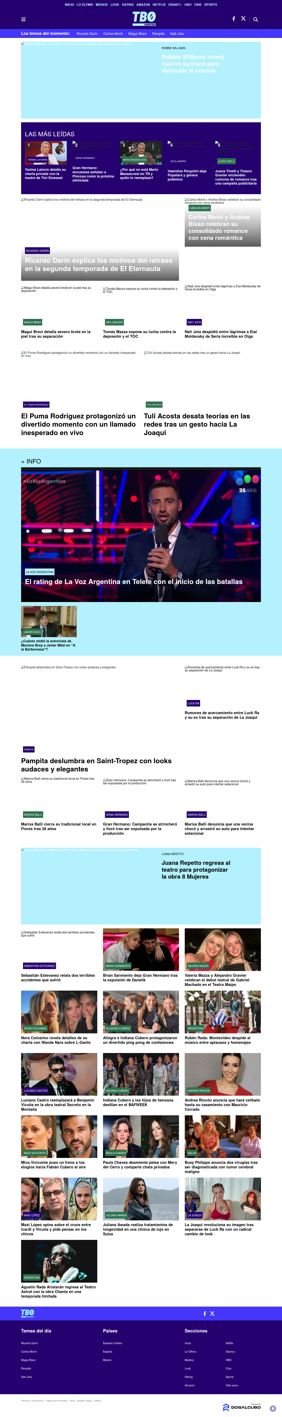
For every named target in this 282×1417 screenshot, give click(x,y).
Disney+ (175, 4)
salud (192, 1153)
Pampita (158, 33)
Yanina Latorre (38, 160)
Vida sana (232, 1385)
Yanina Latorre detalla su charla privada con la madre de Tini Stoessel (45, 173)
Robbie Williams (173, 48)
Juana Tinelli (226, 161)
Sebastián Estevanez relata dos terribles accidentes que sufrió (58, 977)
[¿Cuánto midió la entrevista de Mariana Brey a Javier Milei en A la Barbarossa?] (49, 621)
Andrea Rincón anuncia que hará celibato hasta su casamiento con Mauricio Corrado (222, 1104)
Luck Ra (193, 703)
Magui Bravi (137, 33)
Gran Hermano (85, 158)
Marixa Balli (33, 814)
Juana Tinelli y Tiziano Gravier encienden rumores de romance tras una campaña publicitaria (236, 177)
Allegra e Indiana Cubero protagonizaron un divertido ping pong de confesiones (140, 1040)
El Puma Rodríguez (36, 404)
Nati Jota (177, 33)
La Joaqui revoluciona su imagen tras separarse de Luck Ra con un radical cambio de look (219, 1229)
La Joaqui (195, 1215)
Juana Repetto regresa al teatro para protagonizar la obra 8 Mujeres (196, 869)
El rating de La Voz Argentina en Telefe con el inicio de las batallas (134, 581)
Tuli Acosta (154, 404)
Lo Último (85, 4)
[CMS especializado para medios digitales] (233, 1407)
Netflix (159, 4)
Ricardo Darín (87, 33)
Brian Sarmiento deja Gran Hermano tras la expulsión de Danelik (140, 977)
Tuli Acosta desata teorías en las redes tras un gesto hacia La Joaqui (197, 424)
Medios (102, 4)
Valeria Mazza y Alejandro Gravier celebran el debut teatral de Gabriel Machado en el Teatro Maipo (217, 979)
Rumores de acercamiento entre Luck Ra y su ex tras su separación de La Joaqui (222, 715)
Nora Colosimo (35, 1028)
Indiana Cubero (117, 1090)
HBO (188, 4)
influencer (114, 322)
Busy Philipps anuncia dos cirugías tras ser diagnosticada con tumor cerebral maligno (221, 1166)
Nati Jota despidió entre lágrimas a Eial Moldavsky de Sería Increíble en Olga (221, 334)
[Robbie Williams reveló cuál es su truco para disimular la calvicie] (90, 70)
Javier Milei (32, 632)
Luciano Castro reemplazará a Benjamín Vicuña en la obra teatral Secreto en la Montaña (57, 1104)
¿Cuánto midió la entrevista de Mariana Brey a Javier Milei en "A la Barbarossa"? (48, 645)
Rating (128, 4)
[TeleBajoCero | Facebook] (235, 18)
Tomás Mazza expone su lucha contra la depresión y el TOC (139, 334)
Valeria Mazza (198, 965)
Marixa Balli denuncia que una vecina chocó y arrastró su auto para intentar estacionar (219, 828)
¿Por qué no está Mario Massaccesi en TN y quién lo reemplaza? (139, 173)
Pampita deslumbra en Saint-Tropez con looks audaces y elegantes (96, 764)
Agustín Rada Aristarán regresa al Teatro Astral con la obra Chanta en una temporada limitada (58, 1291)
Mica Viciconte (35, 1153)
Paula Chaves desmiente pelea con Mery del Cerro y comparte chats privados (140, 1164)
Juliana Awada (116, 1215)
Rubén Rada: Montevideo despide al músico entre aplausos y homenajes (218, 1040)
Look (114, 4)
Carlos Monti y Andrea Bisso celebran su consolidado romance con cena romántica (219, 227)
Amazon (143, 4)
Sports (210, 4)
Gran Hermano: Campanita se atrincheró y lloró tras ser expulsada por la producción (140, 828)
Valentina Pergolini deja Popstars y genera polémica (187, 175)
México (107, 1360)
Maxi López (32, 1215)
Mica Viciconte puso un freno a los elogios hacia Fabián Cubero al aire (53, 1164)
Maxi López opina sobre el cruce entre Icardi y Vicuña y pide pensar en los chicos (56, 1229)
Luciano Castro (36, 1090)
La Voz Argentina (40, 571)
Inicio (69, 4)
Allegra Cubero (118, 1028)
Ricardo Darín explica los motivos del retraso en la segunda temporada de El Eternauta (99, 264)
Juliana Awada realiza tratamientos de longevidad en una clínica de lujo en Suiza (138, 1229)
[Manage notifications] (273, 1408)
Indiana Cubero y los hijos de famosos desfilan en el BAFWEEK (138, 1102)
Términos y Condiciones (32, 1400)
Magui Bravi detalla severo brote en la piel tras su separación (56, 334)
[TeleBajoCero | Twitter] (243, 18)
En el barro (178, 161)
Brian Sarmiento (118, 965)
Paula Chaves (116, 1153)
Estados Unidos (112, 1343)
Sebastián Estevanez (39, 965)
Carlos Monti (113, 33)
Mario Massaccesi (134, 160)
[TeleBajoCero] (79, 1313)
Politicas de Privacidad (56, 1400)
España (107, 1351)
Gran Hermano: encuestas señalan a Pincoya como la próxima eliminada (93, 174)
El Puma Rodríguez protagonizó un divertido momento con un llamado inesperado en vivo (78, 424)
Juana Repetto (173, 854)
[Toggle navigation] (23, 19)
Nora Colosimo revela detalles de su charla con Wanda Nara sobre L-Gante (56, 1040)
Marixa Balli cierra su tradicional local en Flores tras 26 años (58, 826)
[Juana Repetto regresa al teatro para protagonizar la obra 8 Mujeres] (90, 876)
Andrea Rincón (199, 1090)
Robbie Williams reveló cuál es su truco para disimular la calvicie (193, 63)
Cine (198, 4)
